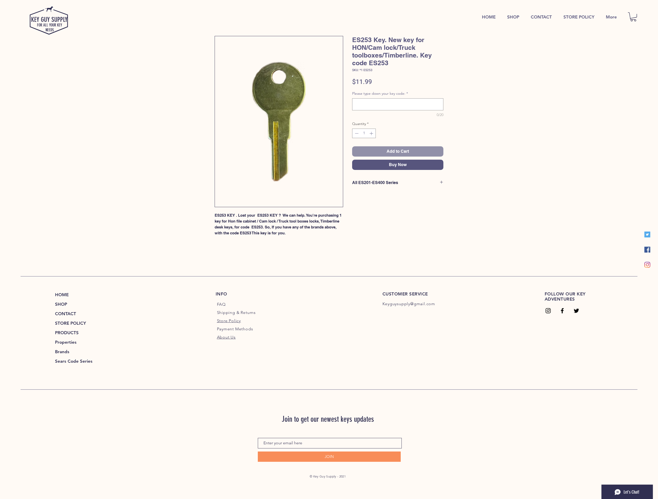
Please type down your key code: (380, 93)
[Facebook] (647, 250)
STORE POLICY (70, 323)
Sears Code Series (74, 361)
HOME (62, 294)
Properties (66, 342)
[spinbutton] (364, 133)
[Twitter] (647, 234)
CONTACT (65, 313)
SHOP (61, 304)
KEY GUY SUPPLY (49, 20)
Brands (62, 351)
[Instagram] (647, 265)
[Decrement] (356, 133)
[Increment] (372, 133)
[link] (633, 16)
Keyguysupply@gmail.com (408, 303)
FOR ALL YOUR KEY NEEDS (49, 27)
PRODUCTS (67, 332)
